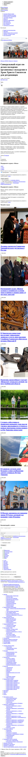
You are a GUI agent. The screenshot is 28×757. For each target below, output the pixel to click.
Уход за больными (10, 659)
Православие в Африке (12, 681)
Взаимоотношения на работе (13, 664)
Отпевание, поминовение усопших (15, 734)
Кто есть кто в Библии (11, 598)
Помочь (6, 7)
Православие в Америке (12, 680)
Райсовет (5, 31)
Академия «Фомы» (8, 17)
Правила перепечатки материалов (11, 585)
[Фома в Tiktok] (5, 554)
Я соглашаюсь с (11, 180)
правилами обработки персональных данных (12, 580)
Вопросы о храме (10, 727)
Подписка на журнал (8, 25)
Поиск (5, 4)
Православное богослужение (10, 32)
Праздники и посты (8, 696)
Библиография (9, 606)
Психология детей (10, 630)
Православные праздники (9, 607)
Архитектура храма (11, 625)
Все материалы (7, 22)
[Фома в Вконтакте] (6, 550)
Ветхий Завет (9, 597)
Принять (3, 755)
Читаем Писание (10, 602)
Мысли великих (10, 677)
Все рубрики (6, 24)
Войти (10, 40)
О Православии (10, 649)
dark (4, 79)
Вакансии (5, 566)
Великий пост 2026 (11, 699)
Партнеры (5, 568)
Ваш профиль (7, 3)
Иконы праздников (11, 620)
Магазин (5, 561)
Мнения (5, 691)
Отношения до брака (11, 662)
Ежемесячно (14, 172)
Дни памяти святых (11, 612)
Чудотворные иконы (11, 622)
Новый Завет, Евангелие (12, 595)
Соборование (9, 736)
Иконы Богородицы (11, 618)
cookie (16, 586)
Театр (7, 675)
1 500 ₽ (2, 167)
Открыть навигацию (8, 1)
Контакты (5, 564)
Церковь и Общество (8, 745)
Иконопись (9, 670)
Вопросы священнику (8, 20)
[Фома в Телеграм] (6, 552)
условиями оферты (15, 180)
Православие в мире (8, 679)
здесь (9, 176)
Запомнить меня (6, 542)
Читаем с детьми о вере (9, 34)
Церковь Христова (8, 743)
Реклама (5, 563)
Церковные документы (9, 744)
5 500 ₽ (2, 169)
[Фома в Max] (5, 558)
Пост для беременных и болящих (14, 703)
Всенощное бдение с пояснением (14, 741)
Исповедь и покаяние (11, 732)
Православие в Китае (11, 689)
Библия (5, 594)
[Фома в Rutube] (5, 556)
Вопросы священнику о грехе (13, 716)
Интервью (5, 690)
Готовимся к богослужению (10, 739)
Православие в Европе (11, 685)
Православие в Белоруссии (13, 682)
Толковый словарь (10, 676)
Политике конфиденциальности (18, 754)
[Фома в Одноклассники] (7, 551)
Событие (15, 61)
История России (10, 654)
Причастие (9, 731)
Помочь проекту (4, 178)
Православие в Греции (11, 684)
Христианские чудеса (11, 648)
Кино (7, 673)
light (2, 79)
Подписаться (17, 576)
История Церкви (10, 653)
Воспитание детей (7, 627)
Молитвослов (6, 21)
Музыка (8, 671)
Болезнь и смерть (10, 658)
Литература (9, 668)
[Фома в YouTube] (6, 555)
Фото (4, 693)
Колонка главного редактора (10, 639)
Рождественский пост (11, 698)
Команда (5, 565)
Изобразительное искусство (13, 672)
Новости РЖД (6, 643)
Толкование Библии (11, 603)
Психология (6, 657)
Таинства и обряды (8, 728)
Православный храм (8, 624)
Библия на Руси (10, 604)
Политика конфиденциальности (11, 584)
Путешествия (6, 642)
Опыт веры (9, 647)
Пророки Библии (10, 600)
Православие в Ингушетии (13, 686)
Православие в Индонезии (12, 688)
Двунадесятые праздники (12, 611)
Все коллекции (7, 35)
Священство (9, 737)
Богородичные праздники (12, 613)
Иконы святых (9, 621)
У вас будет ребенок (11, 635)
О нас (4, 560)
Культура (5, 666)
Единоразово (5, 172)
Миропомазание (10, 735)
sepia (6, 79)
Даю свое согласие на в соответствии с (13, 183)
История (5, 650)
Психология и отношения (9, 16)
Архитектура (9, 667)
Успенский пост (10, 700)
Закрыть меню (4, 8)
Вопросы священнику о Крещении (14, 721)
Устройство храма (10, 626)
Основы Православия (8, 13)
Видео (5, 694)
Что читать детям (10, 634)
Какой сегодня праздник (9, 30)
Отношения (6, 638)
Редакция (6, 155)
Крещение (8, 730)
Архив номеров (7, 569)
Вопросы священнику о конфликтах (15, 720)
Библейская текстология (12, 599)
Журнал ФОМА (4, 61)
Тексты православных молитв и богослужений (14, 746)
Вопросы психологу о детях (13, 636)
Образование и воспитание (10, 640)
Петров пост (9, 702)
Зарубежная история (11, 655)
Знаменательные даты (11, 652)
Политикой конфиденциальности (10, 183)
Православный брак (11, 663)
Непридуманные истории (9, 15)
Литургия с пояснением (12, 740)
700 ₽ (2, 166)
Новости (5, 19)
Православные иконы (8, 617)
